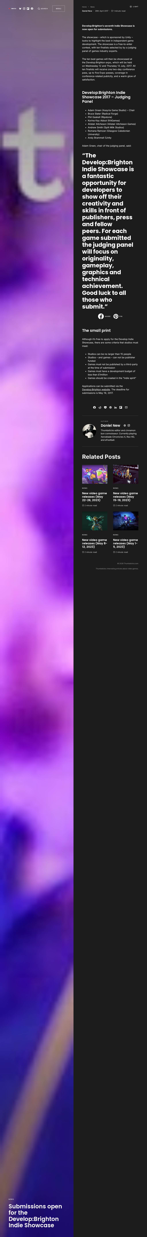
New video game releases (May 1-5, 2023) (125, 543)
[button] (43, 8)
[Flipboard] (28, 8)
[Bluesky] (20, 8)
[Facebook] (32, 8)
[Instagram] (24, 8)
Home (84, 7)
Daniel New (110, 425)
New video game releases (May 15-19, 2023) (125, 496)
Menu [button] (58, 8)
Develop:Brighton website (96, 389)
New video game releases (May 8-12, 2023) (94, 543)
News (11, 1199)
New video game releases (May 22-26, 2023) (94, 496)
